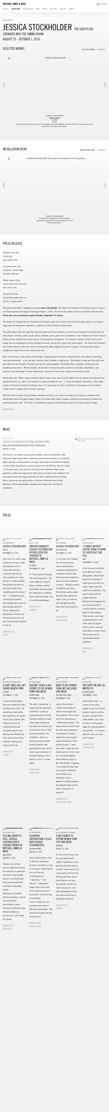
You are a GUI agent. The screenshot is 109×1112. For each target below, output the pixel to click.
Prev (4, 84)
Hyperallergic (88, 748)
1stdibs (6, 755)
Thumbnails (101, 50)
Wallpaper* (7, 929)
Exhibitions (15, 9)
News (38, 9)
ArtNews (32, 610)
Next (105, 84)
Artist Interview (9, 438)
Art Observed (61, 620)
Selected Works (88, 50)
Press (45, 9)
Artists (6, 9)
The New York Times (64, 802)
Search (72, 9)
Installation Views (87, 150)
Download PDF (8, 409)
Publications (28, 9)
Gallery (63, 9)
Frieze (5, 635)
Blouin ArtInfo (35, 926)
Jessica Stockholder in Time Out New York (26, 441)
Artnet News (34, 773)
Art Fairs (53, 9)
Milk (84, 652)
